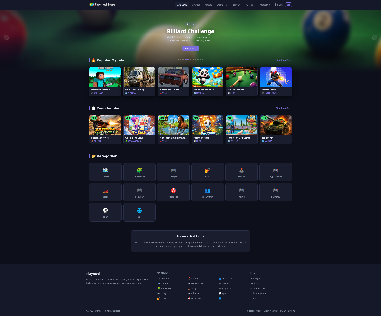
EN (288, 4)
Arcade (249, 4)
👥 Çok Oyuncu (226, 278)
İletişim (279, 4)
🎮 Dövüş (223, 283)
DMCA (253, 298)
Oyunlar (196, 4)
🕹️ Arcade (193, 278)
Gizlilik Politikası (258, 288)
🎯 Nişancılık (194, 298)
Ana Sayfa (182, 4)
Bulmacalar (222, 4)
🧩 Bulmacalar (164, 288)
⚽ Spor (223, 293)
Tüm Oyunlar (163, 278)
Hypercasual (264, 4)
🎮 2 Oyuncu (225, 288)
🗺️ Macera (162, 283)
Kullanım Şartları (258, 293)
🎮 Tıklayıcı (163, 293)
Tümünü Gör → (284, 60)
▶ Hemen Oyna (190, 48)
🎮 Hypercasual (196, 283)
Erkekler (237, 4)
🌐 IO (221, 298)
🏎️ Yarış (192, 288)
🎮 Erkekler (194, 293)
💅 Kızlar (161, 298)
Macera (208, 4)
